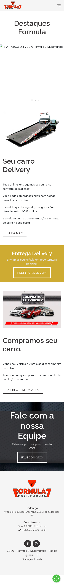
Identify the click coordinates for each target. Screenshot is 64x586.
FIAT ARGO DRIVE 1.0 (32, 73)
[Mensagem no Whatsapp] (56, 578)
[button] (32, 100)
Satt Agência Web (32, 559)
